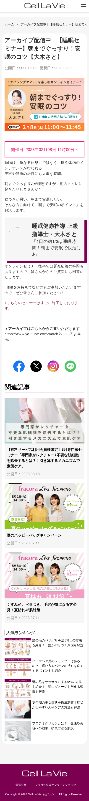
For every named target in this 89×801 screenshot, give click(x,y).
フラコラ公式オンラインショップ (55, 785)
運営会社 (21, 785)
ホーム (9, 24)
